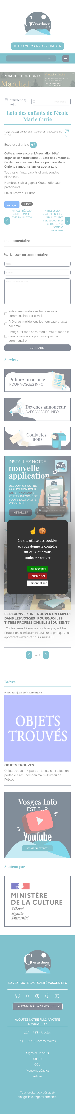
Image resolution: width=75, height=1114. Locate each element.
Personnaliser (38, 583)
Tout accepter (37, 568)
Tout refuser (37, 576)
